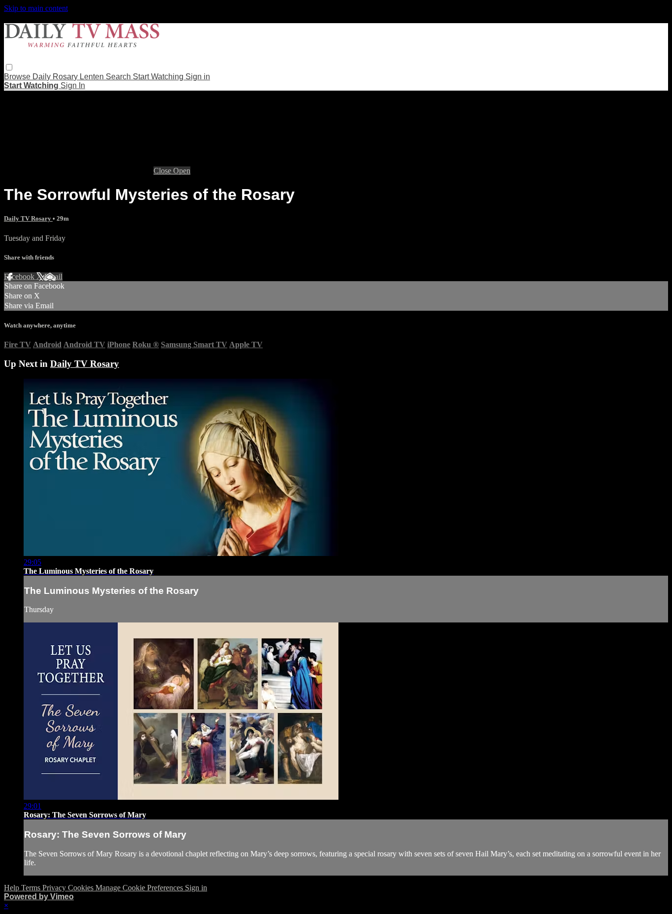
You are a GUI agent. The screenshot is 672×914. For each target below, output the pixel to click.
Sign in (197, 76)
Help (12, 887)
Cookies (81, 887)
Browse (18, 76)
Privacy (55, 887)
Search (119, 76)
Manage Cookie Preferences (140, 887)
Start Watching (159, 76)
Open (181, 170)
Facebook (20, 276)
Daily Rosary (56, 76)
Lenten (93, 76)
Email (53, 276)
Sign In (73, 85)
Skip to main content (36, 8)
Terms (31, 887)
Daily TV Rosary (28, 218)
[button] (9, 67)
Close (163, 170)
